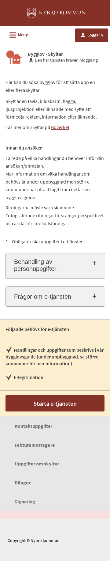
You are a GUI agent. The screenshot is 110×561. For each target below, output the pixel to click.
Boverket (60, 127)
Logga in (92, 35)
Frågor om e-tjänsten (42, 296)
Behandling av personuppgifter (35, 265)
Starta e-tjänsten (55, 403)
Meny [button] (18, 35)
